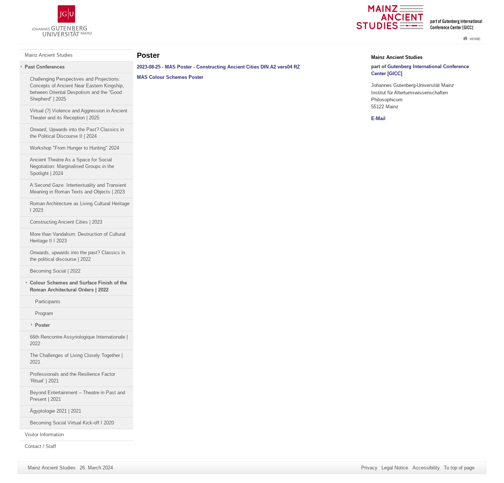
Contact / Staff (40, 446)
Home (475, 39)
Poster (42, 325)
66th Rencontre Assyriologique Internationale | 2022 (79, 340)
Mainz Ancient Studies (49, 55)
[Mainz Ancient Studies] (252, 16)
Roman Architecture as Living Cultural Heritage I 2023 (80, 207)
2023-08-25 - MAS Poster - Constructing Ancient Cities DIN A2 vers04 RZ (218, 67)
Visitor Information (44, 434)
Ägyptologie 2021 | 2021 (55, 411)
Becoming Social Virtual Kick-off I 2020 (72, 423)
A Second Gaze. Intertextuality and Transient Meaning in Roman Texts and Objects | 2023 (78, 188)
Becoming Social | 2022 (55, 271)
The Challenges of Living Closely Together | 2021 (76, 359)
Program (44, 313)
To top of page (459, 467)
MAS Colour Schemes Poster (170, 77)
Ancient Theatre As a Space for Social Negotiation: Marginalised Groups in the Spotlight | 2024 (72, 166)
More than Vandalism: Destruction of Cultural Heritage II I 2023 (77, 237)
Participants (48, 301)
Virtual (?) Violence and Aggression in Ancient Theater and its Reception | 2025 (78, 114)
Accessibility (426, 467)
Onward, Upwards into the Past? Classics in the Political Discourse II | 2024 (77, 133)
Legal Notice (395, 467)
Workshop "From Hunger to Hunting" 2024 (74, 148)
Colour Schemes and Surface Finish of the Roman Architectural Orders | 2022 (78, 286)
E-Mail (378, 118)
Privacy (369, 467)
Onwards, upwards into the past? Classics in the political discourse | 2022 (77, 256)
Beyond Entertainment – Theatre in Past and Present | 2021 (77, 396)
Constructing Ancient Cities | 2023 (66, 222)
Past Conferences (45, 67)
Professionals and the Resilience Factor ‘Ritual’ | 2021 (72, 377)
